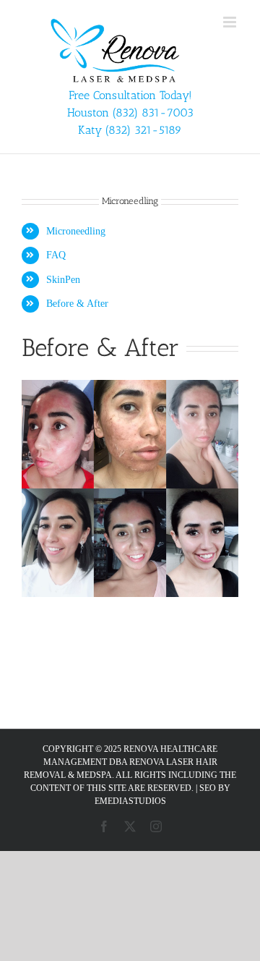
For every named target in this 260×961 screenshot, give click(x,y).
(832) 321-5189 (143, 130)
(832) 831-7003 (153, 112)
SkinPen (63, 279)
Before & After (77, 303)
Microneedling (75, 231)
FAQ (56, 255)
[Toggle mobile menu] (230, 22)
